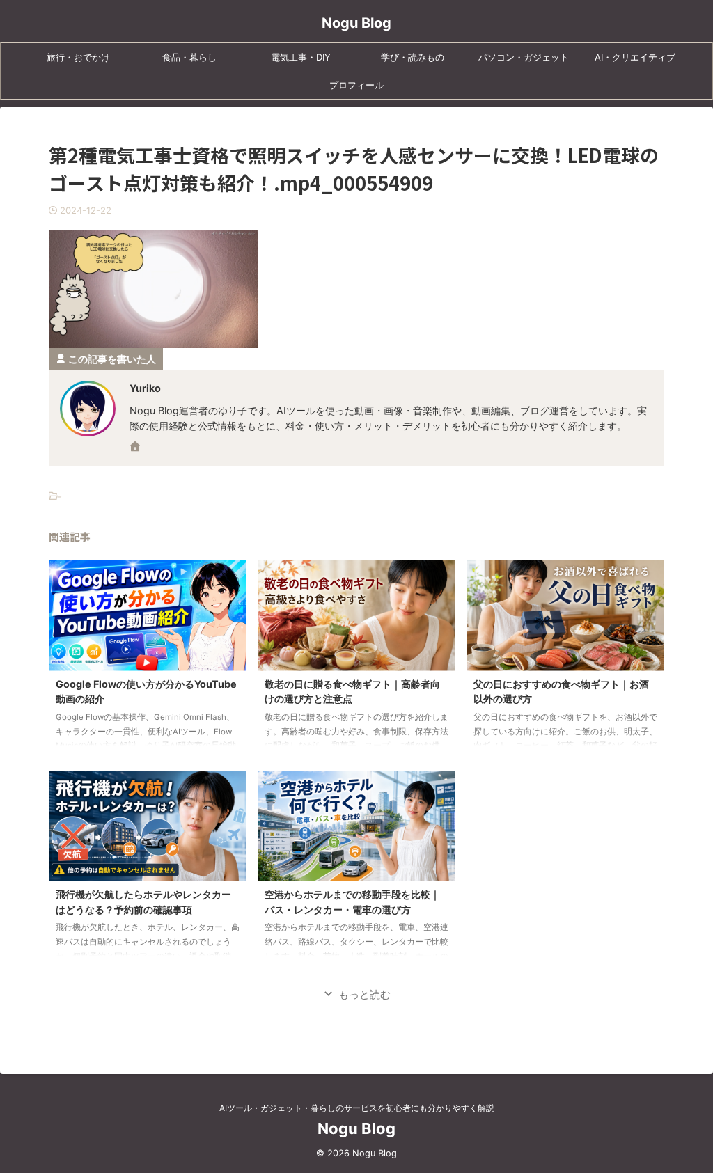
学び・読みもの (412, 57)
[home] (136, 447)
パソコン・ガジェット (523, 57)
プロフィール (356, 84)
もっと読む (364, 994)
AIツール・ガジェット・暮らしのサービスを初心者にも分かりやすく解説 (356, 1108)
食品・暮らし (189, 57)
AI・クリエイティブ (635, 57)
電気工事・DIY (301, 57)
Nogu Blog (356, 23)
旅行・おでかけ (78, 57)
